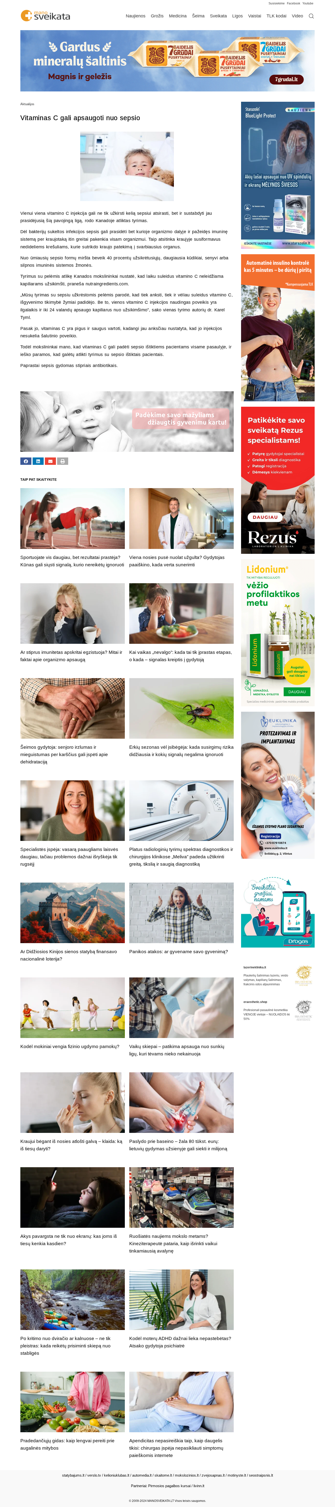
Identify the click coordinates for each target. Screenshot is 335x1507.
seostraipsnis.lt (261, 1475)
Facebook (293, 3)
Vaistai (254, 15)
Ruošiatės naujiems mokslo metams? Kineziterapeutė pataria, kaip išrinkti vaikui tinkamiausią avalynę (173, 1244)
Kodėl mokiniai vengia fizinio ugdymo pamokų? (69, 1046)
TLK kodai (276, 15)
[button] (25, 461)
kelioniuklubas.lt (116, 1475)
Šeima (198, 15)
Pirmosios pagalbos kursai (169, 1486)
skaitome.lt (163, 1475)
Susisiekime (278, 3)
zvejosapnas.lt (213, 1475)
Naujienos (135, 15)
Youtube (307, 3)
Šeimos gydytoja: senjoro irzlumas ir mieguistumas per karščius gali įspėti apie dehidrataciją (64, 754)
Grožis (157, 15)
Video (297, 15)
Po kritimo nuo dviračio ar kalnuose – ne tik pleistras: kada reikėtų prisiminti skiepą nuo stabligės (65, 1346)
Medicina (178, 15)
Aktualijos (27, 104)
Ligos (237, 15)
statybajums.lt (73, 1475)
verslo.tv (94, 1475)
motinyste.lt (237, 1475)
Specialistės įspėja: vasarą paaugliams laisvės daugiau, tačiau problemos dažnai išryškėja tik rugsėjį (69, 857)
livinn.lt (198, 1486)
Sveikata (218, 15)
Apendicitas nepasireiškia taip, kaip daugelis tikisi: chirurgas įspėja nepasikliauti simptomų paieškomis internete (176, 1448)
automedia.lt (142, 1475)
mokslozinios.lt (187, 1475)
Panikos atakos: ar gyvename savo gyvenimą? (178, 951)
